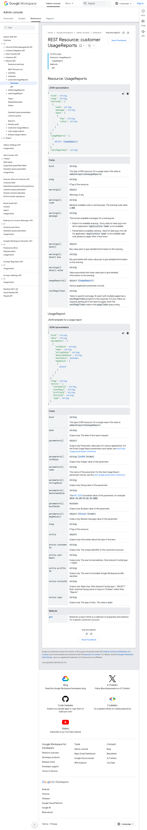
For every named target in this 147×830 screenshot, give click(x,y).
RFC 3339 (78, 495)
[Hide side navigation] (34, 825)
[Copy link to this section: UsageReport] (68, 314)
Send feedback (119, 40)
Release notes (48, 762)
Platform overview (50, 753)
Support (50, 18)
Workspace (28, 3)
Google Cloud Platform (52, 803)
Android (45, 789)
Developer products (51, 757)
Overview (8, 18)
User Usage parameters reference (109, 475)
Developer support (50, 766)
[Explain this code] (123, 93)
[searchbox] (19, 27)
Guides (21, 18)
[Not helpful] (128, 33)
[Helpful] (123, 33)
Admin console (53, 3)
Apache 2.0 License (92, 654)
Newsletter (112, 753)
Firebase (46, 798)
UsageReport (70, 141)
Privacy (54, 824)
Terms (45, 824)
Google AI (46, 808)
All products (47, 812)
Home (50, 33)
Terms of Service (50, 771)
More (68, 3)
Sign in (140, 3)
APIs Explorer (81, 763)
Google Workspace (65, 33)
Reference (36, 18)
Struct (82, 513)
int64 (82, 456)
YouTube (111, 763)
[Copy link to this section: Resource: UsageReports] (90, 79)
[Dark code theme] (127, 93)
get (51, 616)
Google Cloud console (84, 758)
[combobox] (96, 3)
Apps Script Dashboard (85, 753)
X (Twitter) (112, 758)
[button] (18, 43)
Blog (109, 749)
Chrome (45, 794)
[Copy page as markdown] (89, 45)
